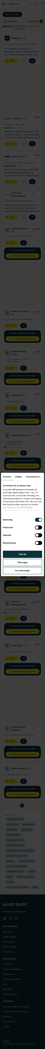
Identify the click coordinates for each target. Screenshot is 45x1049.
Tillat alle (22, 554)
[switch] (38, 527)
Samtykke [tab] (7, 477)
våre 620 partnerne (16, 489)
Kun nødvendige (22, 570)
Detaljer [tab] (18, 477)
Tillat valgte (22, 562)
